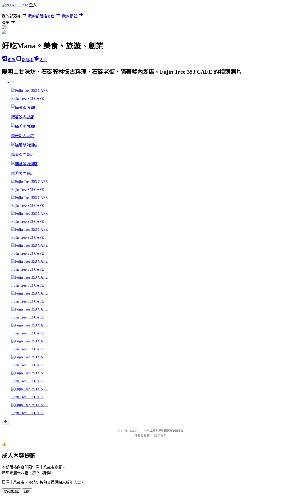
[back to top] (5, 422)
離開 (27, 491)
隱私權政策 (142, 435)
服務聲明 (160, 435)
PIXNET (133, 431)
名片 (43, 60)
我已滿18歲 (11, 491)
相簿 (12, 60)
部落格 (28, 60)
